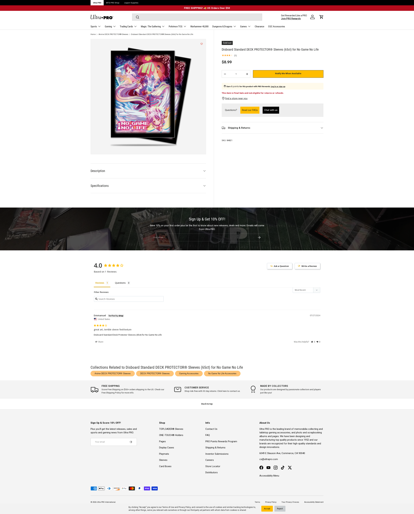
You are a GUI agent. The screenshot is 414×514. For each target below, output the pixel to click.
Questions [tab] (120, 282)
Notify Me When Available (288, 73)
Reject (280, 509)
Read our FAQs (250, 110)
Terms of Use (168, 507)
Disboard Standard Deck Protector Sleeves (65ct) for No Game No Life (128, 334)
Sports (94, 26)
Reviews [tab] (99, 282)
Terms (257, 502)
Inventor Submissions (217, 453)
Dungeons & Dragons (222, 26)
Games (243, 26)
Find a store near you (236, 98)
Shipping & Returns (215, 447)
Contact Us (211, 429)
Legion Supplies (131, 3)
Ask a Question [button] (281, 266)
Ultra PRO (97, 3)
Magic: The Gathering (151, 26)
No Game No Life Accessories (222, 373)
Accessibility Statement (313, 502)
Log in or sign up (278, 86)
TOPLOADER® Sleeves (171, 429)
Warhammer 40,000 (199, 26)
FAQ (207, 435)
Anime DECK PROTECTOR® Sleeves (113, 34)
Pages (162, 441)
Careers (209, 460)
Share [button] (100, 341)
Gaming (108, 26)
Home (93, 34)
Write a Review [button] (309, 266)
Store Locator (212, 466)
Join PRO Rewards (291, 18)
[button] (321, 17)
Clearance (259, 26)
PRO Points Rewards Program (221, 441)
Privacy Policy (185, 507)
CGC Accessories (276, 26)
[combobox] (197, 17)
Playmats (164, 453)
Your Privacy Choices (290, 502)
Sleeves (163, 460)
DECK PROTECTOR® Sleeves (155, 373)
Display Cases (166, 447)
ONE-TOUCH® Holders (171, 435)
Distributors (211, 472)
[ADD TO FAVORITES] (201, 44)
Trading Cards (126, 26)
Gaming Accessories (189, 373)
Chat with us (271, 110)
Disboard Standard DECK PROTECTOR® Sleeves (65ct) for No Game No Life (162, 34)
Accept (267, 509)
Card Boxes (165, 466)
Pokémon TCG (175, 26)
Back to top (207, 404)
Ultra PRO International (106, 502)
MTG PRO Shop (112, 3)
